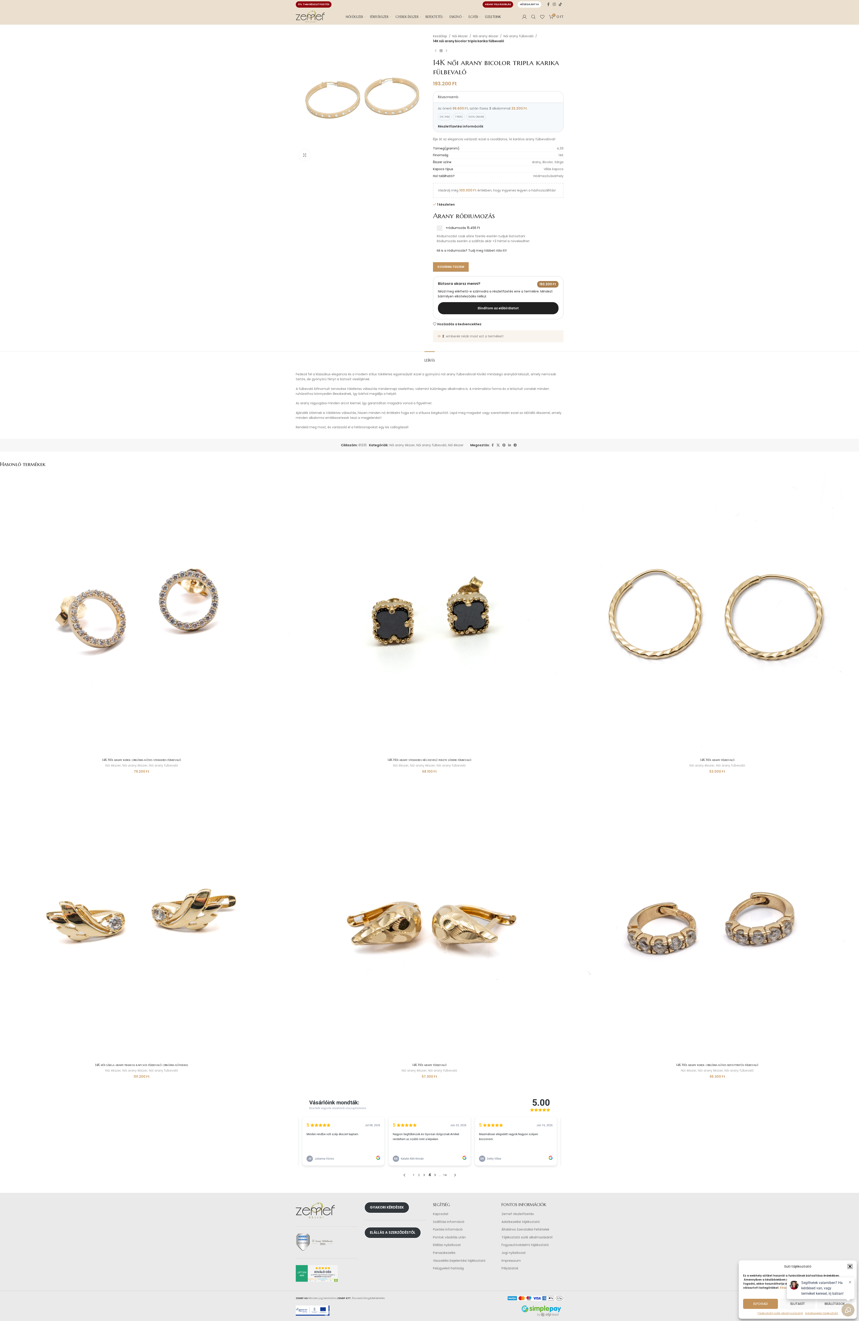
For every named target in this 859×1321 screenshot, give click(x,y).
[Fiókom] (524, 16)
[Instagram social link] (554, 4)
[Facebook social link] (548, 4)
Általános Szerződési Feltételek (525, 1229)
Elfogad (760, 1303)
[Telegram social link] (515, 445)
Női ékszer (460, 36)
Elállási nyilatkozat (447, 1245)
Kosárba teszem (450, 267)
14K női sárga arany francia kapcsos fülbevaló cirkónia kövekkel (141, 1065)
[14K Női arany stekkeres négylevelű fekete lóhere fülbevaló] (429, 614)
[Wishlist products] (542, 16)
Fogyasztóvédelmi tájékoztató (525, 1245)
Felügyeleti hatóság (448, 1268)
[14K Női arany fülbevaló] (717, 614)
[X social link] (498, 445)
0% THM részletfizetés (313, 4)
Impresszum (511, 1261)
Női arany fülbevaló (518, 36)
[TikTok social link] (560, 4)
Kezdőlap (440, 36)
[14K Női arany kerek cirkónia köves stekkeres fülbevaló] (141, 614)
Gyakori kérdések (387, 1207)
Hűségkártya (529, 4)
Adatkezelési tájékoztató (520, 1222)
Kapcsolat (440, 1214)
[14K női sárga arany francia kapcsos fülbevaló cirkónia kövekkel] (141, 919)
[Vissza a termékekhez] (441, 51)
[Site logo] (310, 16)
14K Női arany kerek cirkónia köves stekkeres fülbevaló (141, 760)
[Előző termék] (435, 51)
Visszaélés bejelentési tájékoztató (459, 1261)
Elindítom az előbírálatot (498, 308)
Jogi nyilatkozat (513, 1253)
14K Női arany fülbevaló (717, 760)
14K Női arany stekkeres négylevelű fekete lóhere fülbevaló (429, 760)
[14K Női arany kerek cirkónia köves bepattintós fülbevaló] (717, 919)
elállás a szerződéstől (392, 1232)
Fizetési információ (448, 1229)
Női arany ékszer (485, 36)
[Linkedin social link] (509, 445)
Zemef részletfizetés (517, 1214)
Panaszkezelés (444, 1253)
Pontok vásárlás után (449, 1237)
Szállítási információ (448, 1222)
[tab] (429, 358)
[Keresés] (533, 16)
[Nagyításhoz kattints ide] (304, 155)
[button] (850, 1266)
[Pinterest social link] (504, 445)
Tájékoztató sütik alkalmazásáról (780, 1313)
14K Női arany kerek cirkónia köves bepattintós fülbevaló (717, 1065)
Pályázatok (509, 1268)
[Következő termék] (446, 51)
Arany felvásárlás (498, 4)
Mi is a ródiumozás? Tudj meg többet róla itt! (472, 250)
